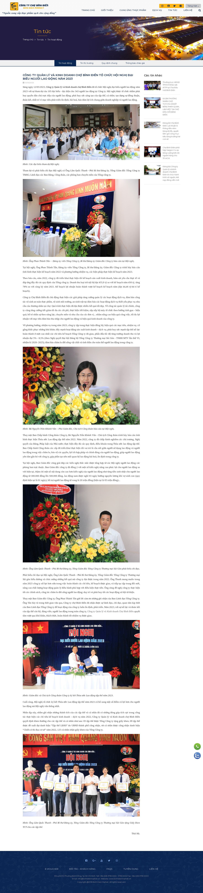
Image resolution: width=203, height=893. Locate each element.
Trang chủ (88, 10)
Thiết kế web (95, 885)
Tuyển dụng (130, 869)
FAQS (109, 869)
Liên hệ (188, 10)
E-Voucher (51, 869)
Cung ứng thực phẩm (133, 10)
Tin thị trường (86, 63)
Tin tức (172, 10)
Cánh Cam (109, 885)
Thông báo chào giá (135, 63)
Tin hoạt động (65, 63)
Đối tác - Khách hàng (82, 869)
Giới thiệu (107, 10)
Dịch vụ (157, 10)
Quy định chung (109, 63)
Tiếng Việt (192, 6)
